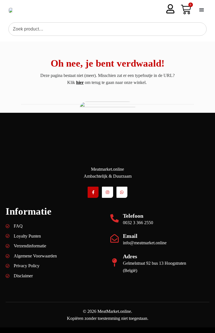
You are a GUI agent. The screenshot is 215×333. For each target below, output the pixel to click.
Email (130, 236)
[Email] (114, 238)
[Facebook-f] (93, 192)
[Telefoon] (114, 218)
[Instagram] (107, 192)
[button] (202, 9)
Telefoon (133, 216)
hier (80, 82)
